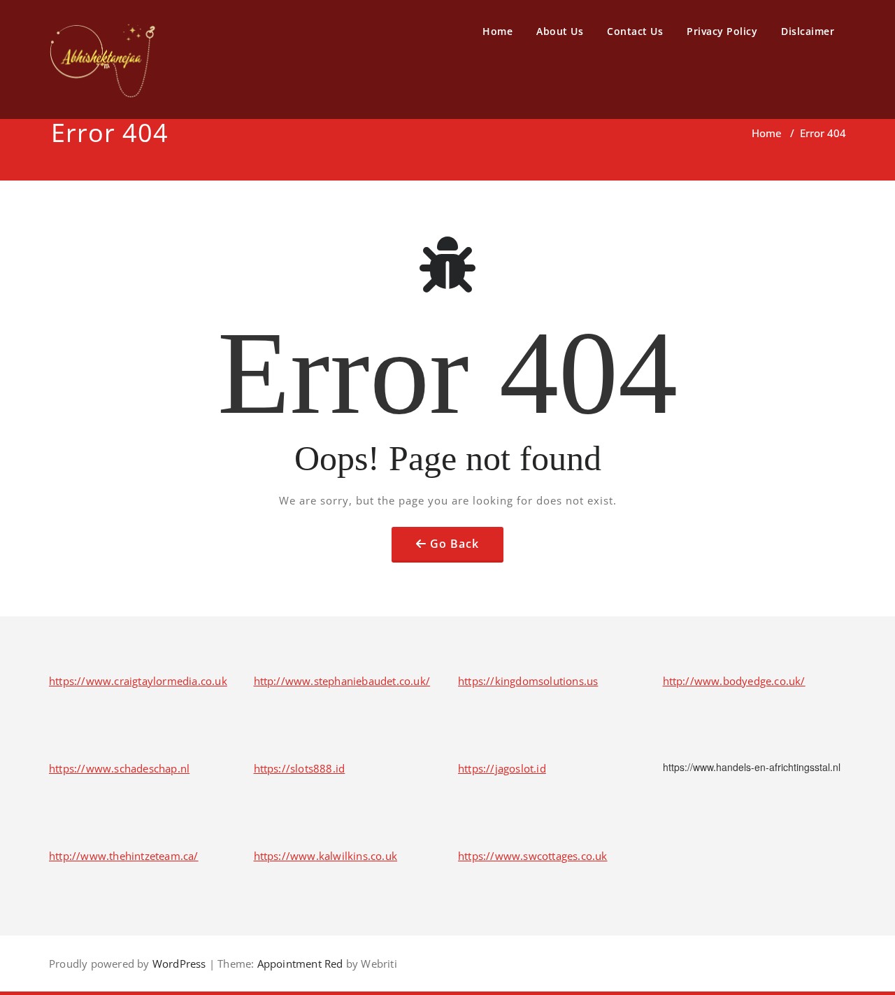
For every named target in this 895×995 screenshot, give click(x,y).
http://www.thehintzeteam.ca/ (124, 856)
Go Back (454, 543)
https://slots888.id (299, 768)
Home (497, 31)
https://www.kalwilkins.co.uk (326, 856)
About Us (559, 31)
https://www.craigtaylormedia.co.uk (138, 681)
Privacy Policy (722, 31)
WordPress (179, 964)
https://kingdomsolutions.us (528, 681)
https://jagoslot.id (502, 768)
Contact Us (635, 31)
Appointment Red (298, 964)
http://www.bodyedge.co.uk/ (734, 681)
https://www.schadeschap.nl (119, 768)
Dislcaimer (807, 31)
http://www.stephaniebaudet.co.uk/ (342, 681)
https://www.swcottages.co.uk (533, 856)
